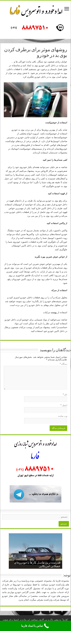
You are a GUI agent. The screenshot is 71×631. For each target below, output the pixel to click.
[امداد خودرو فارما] (35, 28)
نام (65, 394)
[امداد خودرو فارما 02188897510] (35, 10)
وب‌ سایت (62, 416)
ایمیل (63, 405)
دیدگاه (63, 364)
